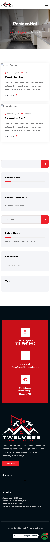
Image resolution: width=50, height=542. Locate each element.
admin (28, 73)
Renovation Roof (15, 118)
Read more (9, 95)
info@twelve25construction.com (26, 367)
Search (45, 164)
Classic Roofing (14, 77)
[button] (25, 481)
